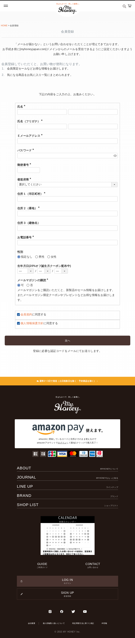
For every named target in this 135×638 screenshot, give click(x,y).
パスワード (26, 150)
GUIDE (42, 565)
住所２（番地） (29, 208)
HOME (4, 25)
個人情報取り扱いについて (54, 623)
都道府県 (25, 179)
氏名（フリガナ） (30, 121)
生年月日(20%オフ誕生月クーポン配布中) (44, 265)
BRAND (67, 495)
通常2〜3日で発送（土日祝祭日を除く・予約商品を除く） (67, 381)
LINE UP (67, 486)
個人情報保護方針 (32, 323)
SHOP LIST (67, 505)
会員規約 (26, 314)
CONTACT (92, 565)
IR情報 (104, 623)
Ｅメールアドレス (30, 135)
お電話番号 (26, 237)
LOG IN (67, 581)
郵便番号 (25, 164)
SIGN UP (67, 594)
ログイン (62, 443)
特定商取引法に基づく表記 (83, 623)
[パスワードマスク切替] (114, 155)
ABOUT (67, 468)
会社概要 (31, 623)
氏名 (22, 106)
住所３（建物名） (28, 222)
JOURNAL (67, 477)
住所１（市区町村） (32, 193)
